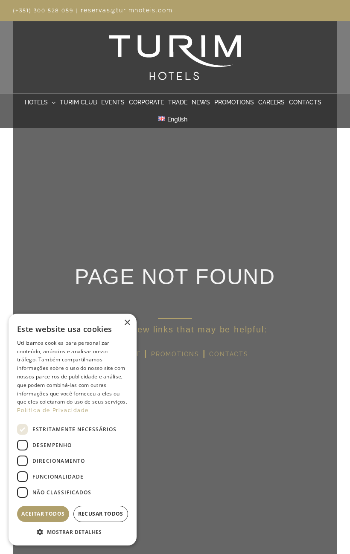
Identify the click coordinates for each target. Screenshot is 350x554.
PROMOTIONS (175, 354)
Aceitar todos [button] (42, 513)
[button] (72, 532)
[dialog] (73, 429)
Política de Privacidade (52, 410)
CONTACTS (228, 354)
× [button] (127, 323)
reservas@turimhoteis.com (126, 10)
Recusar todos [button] (100, 513)
